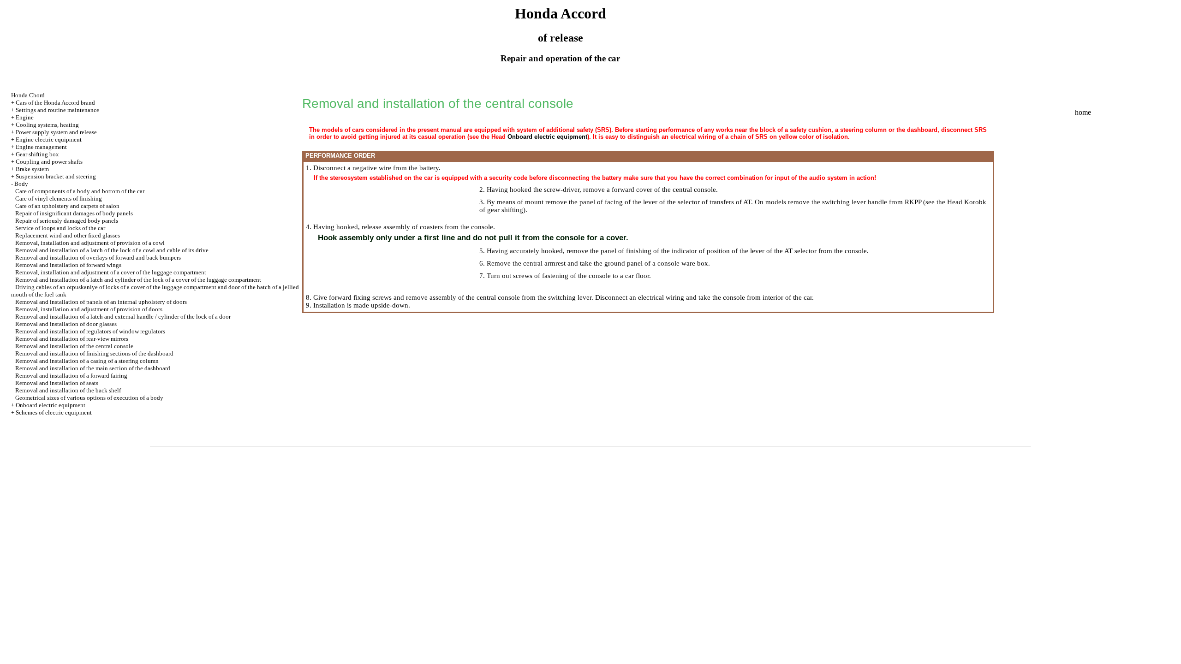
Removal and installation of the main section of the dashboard (92, 368)
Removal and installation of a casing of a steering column (87, 360)
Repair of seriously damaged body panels (66, 220)
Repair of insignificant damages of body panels (74, 213)
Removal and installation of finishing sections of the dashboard (94, 353)
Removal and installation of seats (56, 382)
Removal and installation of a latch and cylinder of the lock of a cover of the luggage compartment (138, 279)
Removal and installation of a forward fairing (71, 375)
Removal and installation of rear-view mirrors (71, 338)
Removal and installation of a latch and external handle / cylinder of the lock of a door (123, 316)
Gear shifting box (37, 154)
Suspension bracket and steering (56, 176)
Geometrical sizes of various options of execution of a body (89, 397)
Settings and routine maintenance (57, 110)
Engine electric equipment (49, 139)
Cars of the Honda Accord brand (55, 102)
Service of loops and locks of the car (60, 228)
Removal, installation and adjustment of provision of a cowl (90, 242)
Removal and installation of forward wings (68, 264)
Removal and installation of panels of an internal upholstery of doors (101, 301)
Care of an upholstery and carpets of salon (67, 205)
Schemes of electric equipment (54, 412)
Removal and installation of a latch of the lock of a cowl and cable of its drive (112, 250)
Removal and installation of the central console (74, 346)
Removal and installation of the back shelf (68, 390)
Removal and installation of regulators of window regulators (90, 331)
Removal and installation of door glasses (66, 323)
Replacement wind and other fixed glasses (67, 235)
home (1083, 112)
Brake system (32, 169)
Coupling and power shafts (49, 161)
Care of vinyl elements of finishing (58, 198)
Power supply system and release (56, 132)
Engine (25, 117)
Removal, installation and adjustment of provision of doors (88, 309)
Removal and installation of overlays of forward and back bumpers (98, 257)
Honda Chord (28, 95)
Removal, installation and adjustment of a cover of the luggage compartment (110, 272)
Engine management (41, 146)
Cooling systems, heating (47, 124)
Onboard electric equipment (50, 405)
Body (21, 183)
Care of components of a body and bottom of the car (79, 191)
